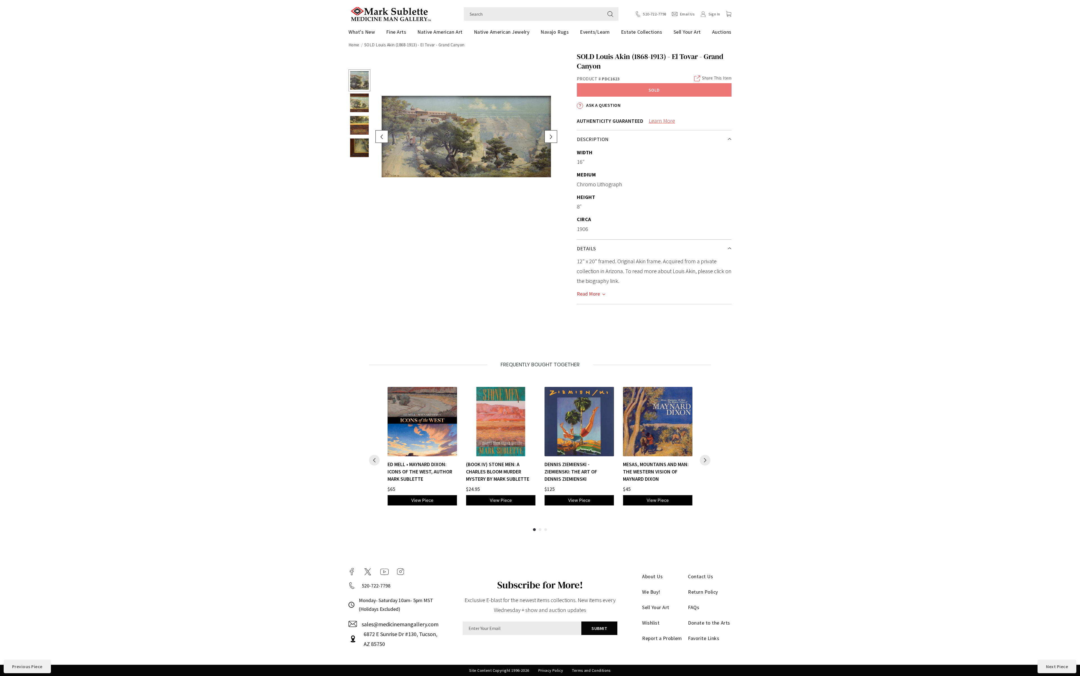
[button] (729, 14)
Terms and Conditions (591, 670)
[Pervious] (374, 460)
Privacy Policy (550, 670)
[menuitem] (363, 32)
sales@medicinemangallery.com (400, 624)
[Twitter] (368, 572)
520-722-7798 (376, 585)
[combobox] (533, 14)
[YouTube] (384, 572)
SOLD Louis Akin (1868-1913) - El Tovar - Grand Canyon (414, 44)
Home (353, 44)
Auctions (722, 32)
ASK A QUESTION (602, 105)
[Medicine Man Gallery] (391, 13)
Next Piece (1057, 666)
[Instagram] (400, 571)
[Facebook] (351, 571)
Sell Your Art (687, 32)
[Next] (705, 460)
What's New (361, 32)
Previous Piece (27, 666)
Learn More (662, 120)
